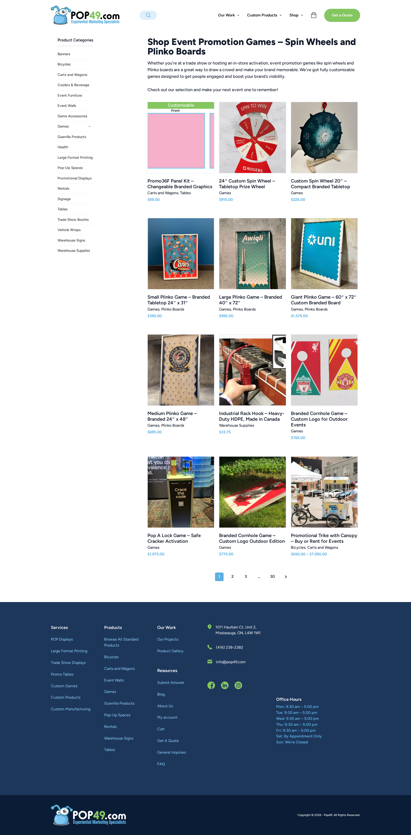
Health (63, 147)
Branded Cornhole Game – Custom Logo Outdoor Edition (252, 538)
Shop (293, 15)
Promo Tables (62, 674)
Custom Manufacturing (70, 709)
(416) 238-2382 (229, 647)
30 (272, 576)
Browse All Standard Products (121, 642)
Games (63, 126)
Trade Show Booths (73, 219)
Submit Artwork (170, 682)
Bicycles (64, 64)
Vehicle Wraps (69, 230)
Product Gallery (170, 651)
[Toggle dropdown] (238, 15)
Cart (161, 729)
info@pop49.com (231, 662)
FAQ (161, 764)
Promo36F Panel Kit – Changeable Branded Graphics (179, 183)
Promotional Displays (75, 178)
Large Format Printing (75, 157)
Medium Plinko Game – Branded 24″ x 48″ (172, 416)
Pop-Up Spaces (70, 168)
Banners (64, 54)
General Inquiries (171, 752)
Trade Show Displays (68, 662)
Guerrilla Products (72, 137)
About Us (165, 706)
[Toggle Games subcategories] (89, 126)
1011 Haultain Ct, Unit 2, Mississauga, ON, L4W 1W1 (238, 630)
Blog (161, 694)
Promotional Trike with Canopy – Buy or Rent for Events (324, 538)
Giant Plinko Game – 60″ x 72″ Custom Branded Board (324, 300)
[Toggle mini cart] (314, 15)
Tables (63, 209)
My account (167, 717)
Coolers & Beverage (73, 85)
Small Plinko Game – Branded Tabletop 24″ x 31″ (178, 300)
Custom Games (64, 686)
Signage (64, 199)
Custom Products (65, 697)
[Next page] (286, 577)
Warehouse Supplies (74, 250)
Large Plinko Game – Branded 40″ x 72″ (250, 300)
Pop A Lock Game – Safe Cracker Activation (174, 538)
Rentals (63, 188)
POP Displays (62, 639)
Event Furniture (70, 95)
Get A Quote (168, 740)
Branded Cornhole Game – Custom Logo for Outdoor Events (319, 419)
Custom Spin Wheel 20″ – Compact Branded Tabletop (320, 183)
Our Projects (167, 639)
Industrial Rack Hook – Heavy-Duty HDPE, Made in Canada (251, 416)
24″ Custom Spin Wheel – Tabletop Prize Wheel (247, 183)
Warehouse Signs (71, 240)
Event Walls (67, 106)
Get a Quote (342, 15)
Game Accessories (72, 116)
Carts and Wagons (72, 75)
